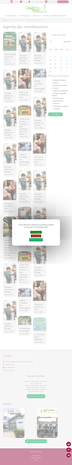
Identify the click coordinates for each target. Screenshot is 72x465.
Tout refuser (36, 236)
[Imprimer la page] (69, 444)
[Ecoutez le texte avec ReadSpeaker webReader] (68, 450)
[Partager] (69, 455)
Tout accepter (36, 232)
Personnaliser (36, 240)
